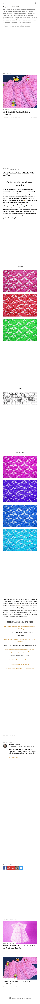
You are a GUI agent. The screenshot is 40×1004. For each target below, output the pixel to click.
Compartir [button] (6, 117)
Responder (13, 758)
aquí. (24, 200)
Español (20, 26)
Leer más (34, 117)
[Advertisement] (20, 47)
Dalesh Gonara (14, 745)
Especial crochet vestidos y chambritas (20, 660)
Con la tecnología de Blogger (21, 998)
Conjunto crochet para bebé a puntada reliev (20, 669)
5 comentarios (15, 951)
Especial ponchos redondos (20, 664)
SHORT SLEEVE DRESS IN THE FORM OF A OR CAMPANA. (19, 946)
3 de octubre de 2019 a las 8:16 (21, 746)
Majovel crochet (11, 7)
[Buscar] (36, 3)
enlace (19, 606)
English (28, 26)
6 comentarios (15, 117)
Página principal (9, 26)
